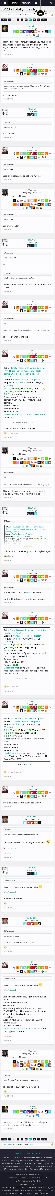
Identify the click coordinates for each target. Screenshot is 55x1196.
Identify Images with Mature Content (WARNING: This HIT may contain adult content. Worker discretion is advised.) (24, 370)
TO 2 (6, 394)
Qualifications (11, 414)
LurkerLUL (32, 817)
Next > (44, 20)
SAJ (32, 64)
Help (32, 1185)
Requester (36, 379)
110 (30, 20)
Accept (25, 379)
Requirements (9, 1028)
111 (34, 20)
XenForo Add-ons (21, 1181)
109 (26, 20)
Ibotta (19, 638)
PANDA (7, 376)
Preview (16, 379)
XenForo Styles (35, 1181)
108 (22, 20)
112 (38, 20)
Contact (8, 385)
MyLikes (19, 382)
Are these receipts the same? (23, 718)
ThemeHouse (42, 1177)
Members (26, 2)
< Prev (3, 20)
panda (32, 551)
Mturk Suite (29, 423)
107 (18, 20)
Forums (14, 2)
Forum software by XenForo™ (27, 1175)
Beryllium (23, 1185)
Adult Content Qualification (32, 414)
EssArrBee (32, 26)
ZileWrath (32, 109)
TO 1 (6, 388)
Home (4, 3)
